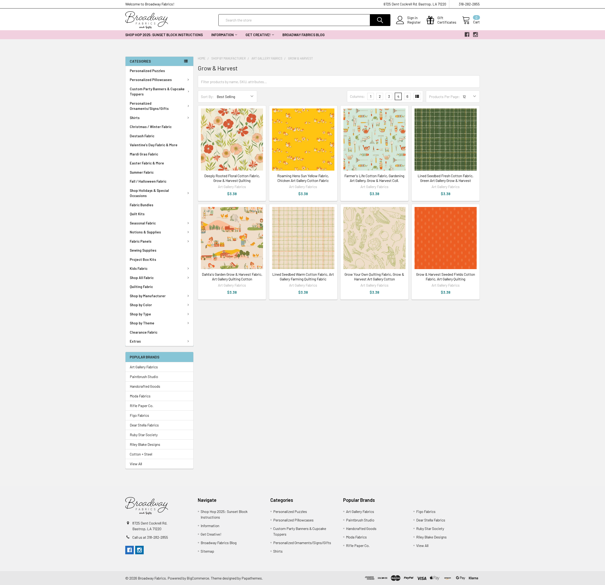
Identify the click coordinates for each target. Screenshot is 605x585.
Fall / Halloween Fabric (148, 181)
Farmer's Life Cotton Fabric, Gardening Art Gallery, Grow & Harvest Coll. (374, 178)
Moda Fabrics (140, 396)
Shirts (135, 118)
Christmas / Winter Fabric (151, 127)
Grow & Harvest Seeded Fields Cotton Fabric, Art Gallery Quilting (445, 276)
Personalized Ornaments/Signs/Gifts (149, 106)
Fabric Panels (140, 241)
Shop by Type (140, 314)
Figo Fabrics (139, 415)
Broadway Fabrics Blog (303, 35)
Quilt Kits (137, 214)
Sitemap (207, 551)
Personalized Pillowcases (151, 79)
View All (136, 463)
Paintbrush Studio (144, 376)
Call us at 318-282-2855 (150, 537)
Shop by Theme (142, 323)
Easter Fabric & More (147, 163)
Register (414, 22)
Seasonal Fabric (143, 223)
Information (222, 35)
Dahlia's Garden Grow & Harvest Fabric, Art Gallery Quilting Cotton (232, 276)
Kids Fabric (138, 268)
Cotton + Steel (141, 454)
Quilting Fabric (141, 286)
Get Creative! (258, 35)
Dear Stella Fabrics (144, 425)
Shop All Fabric (142, 277)
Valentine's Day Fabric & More (153, 145)
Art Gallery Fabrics (144, 367)
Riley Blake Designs (145, 444)
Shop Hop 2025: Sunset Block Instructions (164, 35)
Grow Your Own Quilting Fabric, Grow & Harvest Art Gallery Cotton (374, 276)
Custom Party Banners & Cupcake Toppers (157, 91)
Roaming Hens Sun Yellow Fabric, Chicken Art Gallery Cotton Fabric (303, 178)
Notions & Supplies (145, 232)
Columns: (357, 96)
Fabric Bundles (141, 205)
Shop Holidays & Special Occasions (149, 193)
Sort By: (207, 96)
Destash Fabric (142, 136)
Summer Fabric (142, 172)
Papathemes (252, 578)
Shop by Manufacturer (148, 296)
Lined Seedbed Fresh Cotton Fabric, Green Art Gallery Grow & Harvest (445, 178)
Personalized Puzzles (147, 71)
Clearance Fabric (143, 332)
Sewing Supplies (143, 250)
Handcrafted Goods (145, 386)
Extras (135, 341)
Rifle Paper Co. (141, 405)
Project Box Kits (143, 259)
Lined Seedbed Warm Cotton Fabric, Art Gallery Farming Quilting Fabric (303, 276)
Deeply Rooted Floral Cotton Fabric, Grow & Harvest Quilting (232, 178)
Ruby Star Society (144, 434)
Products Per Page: (444, 96)
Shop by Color (141, 305)
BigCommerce (198, 578)
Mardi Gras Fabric (144, 154)
